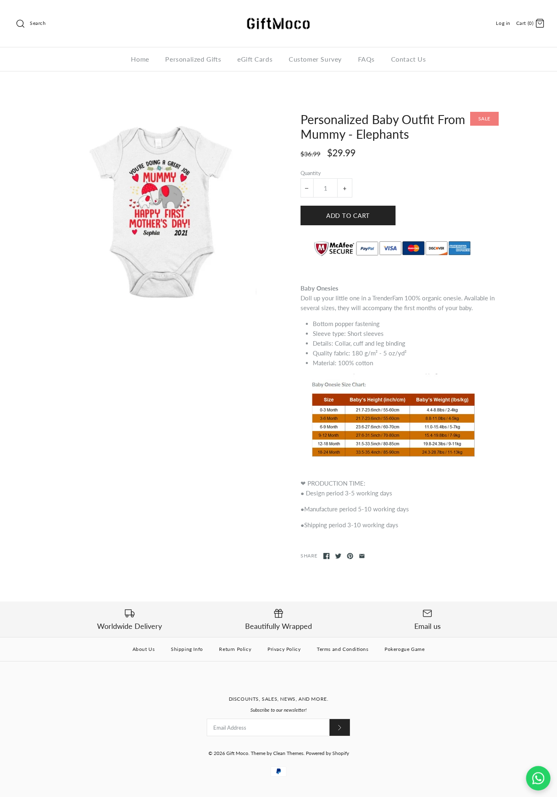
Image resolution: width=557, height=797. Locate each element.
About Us (144, 649)
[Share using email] (362, 556)
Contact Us (408, 59)
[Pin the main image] (350, 556)
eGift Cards (254, 59)
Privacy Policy (284, 649)
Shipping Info (187, 649)
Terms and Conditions (342, 649)
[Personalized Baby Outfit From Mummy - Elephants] (157, 211)
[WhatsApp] (538, 778)
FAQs (366, 59)
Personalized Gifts (193, 59)
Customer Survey (315, 59)
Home (140, 59)
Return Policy (235, 649)
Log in (503, 23)
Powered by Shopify (327, 753)
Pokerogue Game (404, 649)
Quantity (311, 173)
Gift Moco (237, 753)
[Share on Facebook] (326, 556)
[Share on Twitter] (338, 556)
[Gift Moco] (278, 13)
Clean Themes (288, 753)
